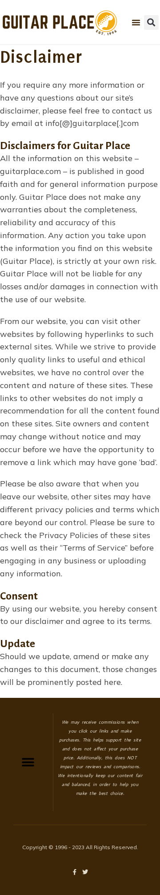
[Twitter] (85, 872)
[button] (136, 22)
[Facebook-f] (75, 872)
